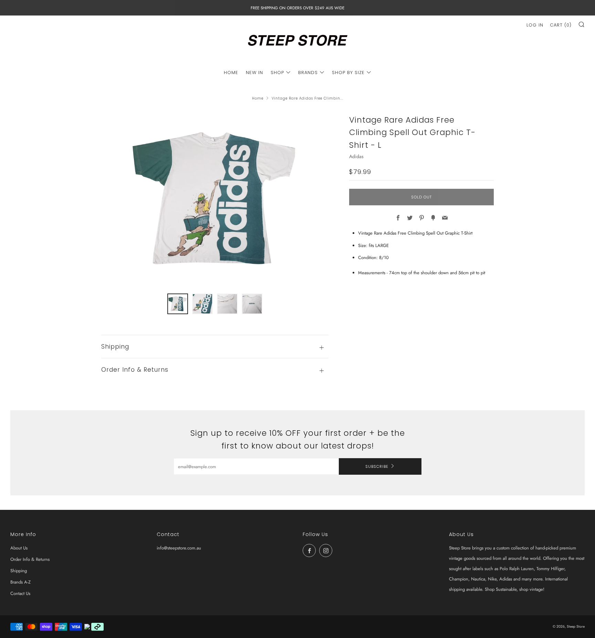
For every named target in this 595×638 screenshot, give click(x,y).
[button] (177, 304)
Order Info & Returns (30, 559)
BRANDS (308, 72)
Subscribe (376, 466)
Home (257, 98)
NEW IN (254, 72)
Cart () (561, 25)
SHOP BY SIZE (348, 72)
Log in (534, 25)
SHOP (277, 72)
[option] (215, 199)
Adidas (356, 156)
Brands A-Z (20, 582)
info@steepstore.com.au (179, 548)
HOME (231, 72)
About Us (19, 548)
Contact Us (20, 593)
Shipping (18, 570)
